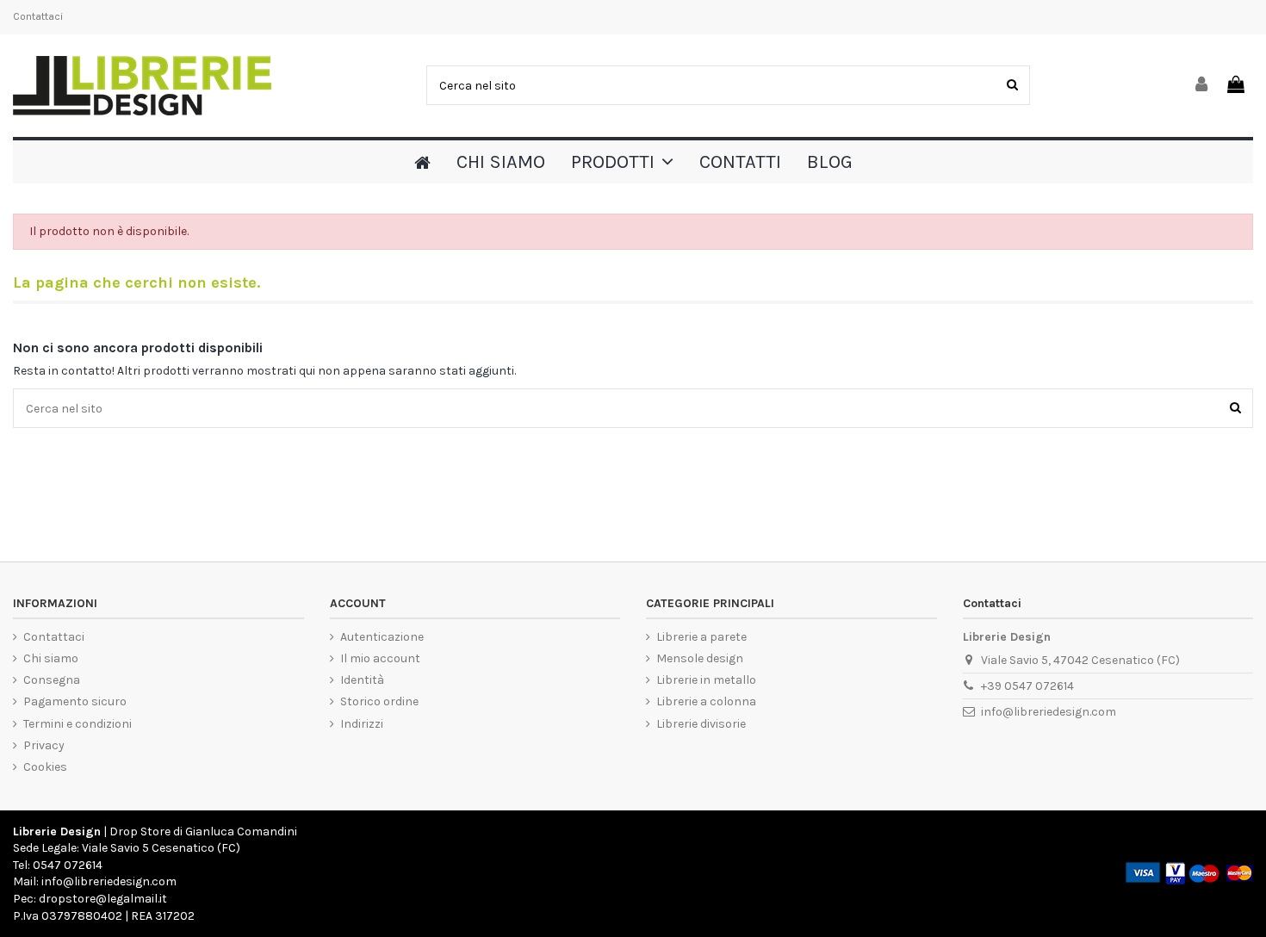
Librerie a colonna (706, 701)
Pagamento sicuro (75, 701)
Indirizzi (361, 724)
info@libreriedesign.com (1048, 711)
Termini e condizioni (77, 724)
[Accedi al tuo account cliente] (1202, 86)
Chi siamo (50, 658)
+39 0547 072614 (1027, 686)
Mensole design (699, 658)
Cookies (45, 767)
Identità (362, 680)
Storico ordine (379, 701)
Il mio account (380, 658)
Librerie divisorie (701, 724)
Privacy (44, 745)
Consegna (51, 680)
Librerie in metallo (706, 680)
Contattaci (38, 16)
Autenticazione (382, 637)
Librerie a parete (701, 637)
